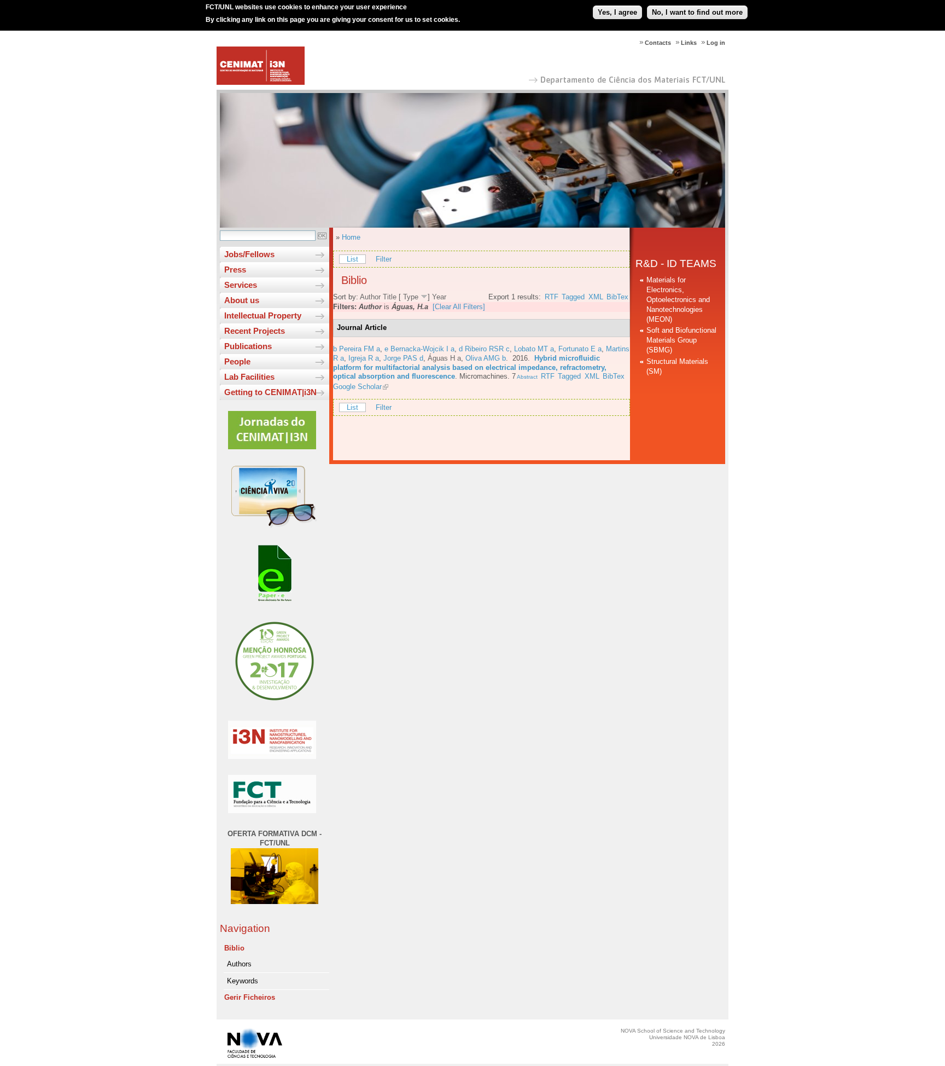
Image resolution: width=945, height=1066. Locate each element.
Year (439, 297)
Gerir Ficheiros (249, 997)
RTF (551, 297)
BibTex (617, 297)
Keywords (242, 981)
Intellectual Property (262, 315)
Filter (384, 259)
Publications (248, 346)
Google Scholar (357, 387)
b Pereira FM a (356, 349)
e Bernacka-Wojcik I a (419, 349)
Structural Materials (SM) (677, 366)
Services (240, 284)
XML (595, 297)
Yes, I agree (617, 12)
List (352, 259)
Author (370, 297)
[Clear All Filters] (459, 307)
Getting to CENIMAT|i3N (270, 392)
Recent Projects (254, 330)
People (237, 361)
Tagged (573, 297)
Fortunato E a (580, 349)
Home (351, 237)
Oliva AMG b (485, 358)
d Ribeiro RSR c (484, 349)
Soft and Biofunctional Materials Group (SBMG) (681, 340)
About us (241, 300)
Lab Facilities (249, 376)
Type (410, 297)
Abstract (527, 377)
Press (235, 269)
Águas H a (444, 358)
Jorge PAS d (403, 358)
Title (389, 297)
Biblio (234, 948)
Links (689, 42)
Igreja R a (363, 358)
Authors (239, 964)
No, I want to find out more (697, 12)
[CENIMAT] (261, 82)
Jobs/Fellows (249, 254)
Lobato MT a (534, 349)
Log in (716, 42)
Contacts (658, 42)
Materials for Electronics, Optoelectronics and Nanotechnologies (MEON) (678, 299)
